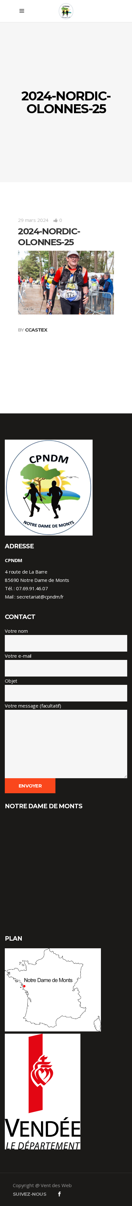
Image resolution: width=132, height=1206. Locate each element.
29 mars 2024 (33, 220)
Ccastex (36, 330)
